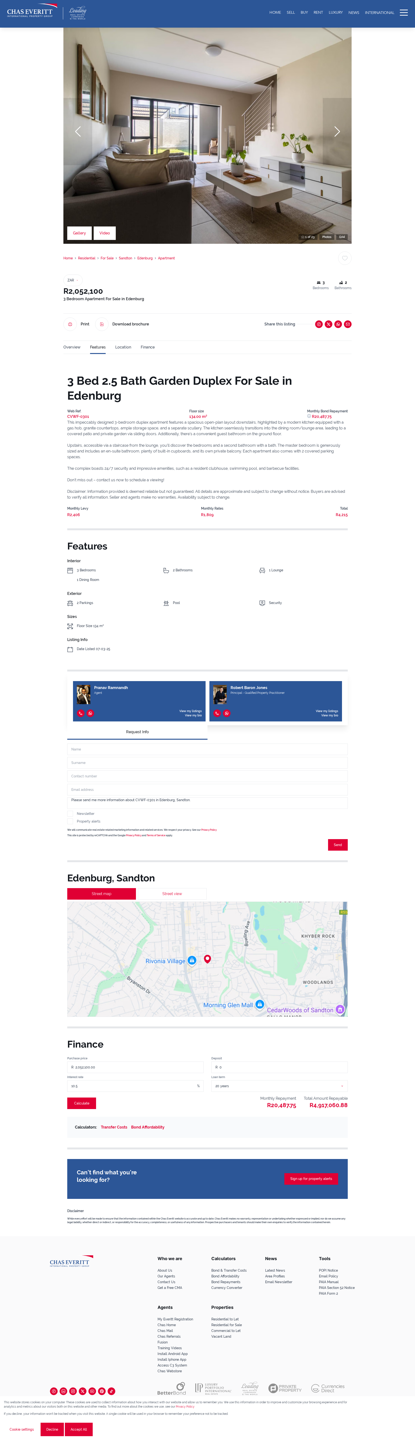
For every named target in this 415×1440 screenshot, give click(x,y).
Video (104, 233)
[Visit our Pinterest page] (102, 1391)
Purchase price (77, 1058)
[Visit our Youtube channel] (92, 1391)
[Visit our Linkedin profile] (63, 1391)
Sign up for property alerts (311, 1179)
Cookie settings (22, 1429)
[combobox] (285, 1086)
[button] (77, 131)
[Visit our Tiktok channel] (111, 1391)
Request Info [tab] (137, 732)
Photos (326, 237)
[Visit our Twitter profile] (82, 1391)
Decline (52, 1429)
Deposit (216, 1058)
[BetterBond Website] (172, 1388)
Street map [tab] (101, 893)
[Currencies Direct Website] (328, 1388)
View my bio (193, 715)
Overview (71, 347)
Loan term (218, 1077)
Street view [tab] (172, 893)
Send (338, 845)
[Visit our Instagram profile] (73, 1391)
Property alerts (88, 821)
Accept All (79, 1429)
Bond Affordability (148, 1127)
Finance (148, 347)
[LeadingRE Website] (250, 1388)
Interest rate (75, 1077)
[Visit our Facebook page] (54, 1391)
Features (98, 347)
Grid (342, 237)
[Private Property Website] (285, 1388)
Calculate (81, 1103)
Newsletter (85, 814)
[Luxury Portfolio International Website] (213, 1388)
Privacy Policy (209, 830)
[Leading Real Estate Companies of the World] (77, 12)
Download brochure (130, 324)
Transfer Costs (114, 1127)
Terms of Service (156, 835)
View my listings (190, 711)
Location (123, 347)
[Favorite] (345, 258)
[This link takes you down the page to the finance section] (309, 416)
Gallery (79, 233)
